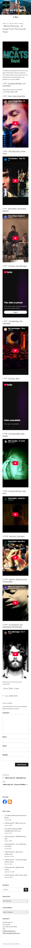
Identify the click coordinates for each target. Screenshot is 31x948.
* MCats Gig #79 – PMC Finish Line (15, 823)
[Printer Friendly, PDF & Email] (11, 688)
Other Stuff (13, 696)
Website (5, 755)
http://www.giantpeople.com (11, 933)
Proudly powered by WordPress (11, 944)
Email (5, 746)
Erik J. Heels (19, 23)
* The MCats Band (14, 10)
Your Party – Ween (13, 378)
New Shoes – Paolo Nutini (17, 536)
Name (5, 737)
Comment (6, 713)
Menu (16, 17)
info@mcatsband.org (9, 931)
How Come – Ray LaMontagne (18, 266)
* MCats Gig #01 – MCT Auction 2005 (16, 875)
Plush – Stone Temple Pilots (16, 96)
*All (6, 696)
